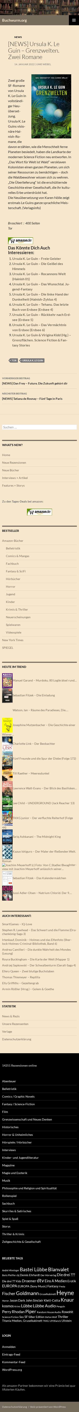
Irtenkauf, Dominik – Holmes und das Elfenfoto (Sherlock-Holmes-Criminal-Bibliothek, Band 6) (37, 941)
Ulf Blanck (55, 1320)
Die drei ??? (66, 1275)
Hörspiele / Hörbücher (17, 1142)
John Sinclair (34, 1300)
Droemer (29, 1281)
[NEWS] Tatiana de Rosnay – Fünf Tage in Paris (32, 396)
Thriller (63, 1317)
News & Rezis (11, 1016)
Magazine (8, 1165)
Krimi (17, 1306)
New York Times (12, 640)
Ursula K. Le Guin (32, 360)
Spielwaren (13, 624)
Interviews (9, 1150)
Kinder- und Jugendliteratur (20, 1157)
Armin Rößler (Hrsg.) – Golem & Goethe (28, 989)
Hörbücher (13, 579)
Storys (6, 1226)
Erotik (71, 1281)
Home (6, 455)
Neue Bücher (10, 470)
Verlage (7, 1031)
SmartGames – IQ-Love (17, 924)
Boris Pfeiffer (9, 1275)
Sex (21, 1317)
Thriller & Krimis (13, 1234)
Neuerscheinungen (18, 617)
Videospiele (13, 632)
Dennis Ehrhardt (30, 1275)
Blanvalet (58, 1269)
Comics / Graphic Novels (18, 1096)
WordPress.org (12, 1369)
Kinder (10, 602)
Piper (30, 1311)
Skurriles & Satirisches (16, 1211)
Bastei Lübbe (33, 1269)
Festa (62, 1286)
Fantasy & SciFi (16, 571)
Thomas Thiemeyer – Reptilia (21, 977)
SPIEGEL (7, 647)
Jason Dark (17, 1300)
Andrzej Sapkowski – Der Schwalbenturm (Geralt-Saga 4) (39, 965)
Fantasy (53, 1286)
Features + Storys (13, 485)
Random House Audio (49, 1312)
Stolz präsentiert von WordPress (48, 1406)
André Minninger (10, 1270)
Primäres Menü (74, 20)
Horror (10, 586)
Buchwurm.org (14, 20)
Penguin (60, 1306)
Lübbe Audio (44, 1305)
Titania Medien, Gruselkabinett (22, 1320)
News (18, 37)
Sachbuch (8, 1203)
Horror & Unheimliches (17, 1134)
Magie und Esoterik (14, 1173)
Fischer (8, 1293)
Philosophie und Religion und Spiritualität (29, 1188)
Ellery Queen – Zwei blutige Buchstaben (28, 971)
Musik (6, 1180)
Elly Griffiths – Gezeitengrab (20, 983)
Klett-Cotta (52, 1300)
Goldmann (27, 1293)
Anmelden (9, 1347)
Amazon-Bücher (12, 540)
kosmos (8, 1306)
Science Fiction (10, 1317)
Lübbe (26, 1305)
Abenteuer (9, 1081)
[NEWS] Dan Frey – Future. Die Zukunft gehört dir (35, 381)
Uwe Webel (43, 64)
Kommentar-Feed (13, 1362)
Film (5, 1112)
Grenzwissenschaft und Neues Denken (27, 1119)
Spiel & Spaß (10, 1219)
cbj (17, 1275)
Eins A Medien (56, 1281)
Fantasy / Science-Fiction (18, 1104)
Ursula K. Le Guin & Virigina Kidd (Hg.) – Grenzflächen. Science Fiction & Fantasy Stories (41, 340)
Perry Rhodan (13, 1311)
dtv (40, 1280)
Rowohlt (67, 1312)
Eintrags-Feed (11, 1354)
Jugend (10, 594)
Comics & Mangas (17, 556)
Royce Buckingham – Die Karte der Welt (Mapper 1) (36, 959)
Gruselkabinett (47, 1294)
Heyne (65, 1292)
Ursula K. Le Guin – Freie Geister (36, 258)
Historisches (10, 1127)
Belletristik (13, 548)
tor (14, 360)
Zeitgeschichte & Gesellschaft (21, 1241)
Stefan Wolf (51, 1317)
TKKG (46, 1320)
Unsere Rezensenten (15, 1024)
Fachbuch (12, 563)
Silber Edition (36, 1317)
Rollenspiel (9, 1196)
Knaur (67, 1300)
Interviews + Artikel (15, 478)
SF (26, 1317)
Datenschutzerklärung (16, 1039)
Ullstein (67, 1320)
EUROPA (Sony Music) (32, 1286)
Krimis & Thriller (17, 609)
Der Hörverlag (48, 1275)
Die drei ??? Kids (11, 1281)
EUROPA (9, 1286)
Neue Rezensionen (14, 462)
